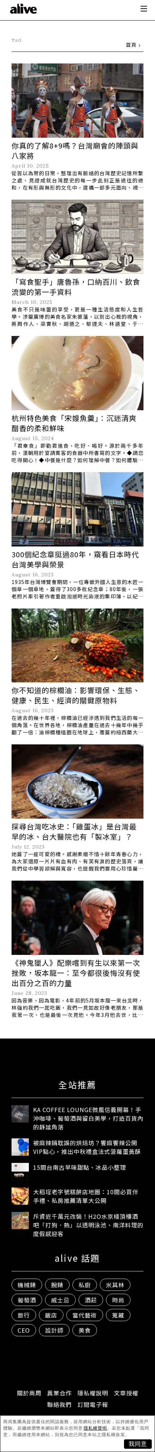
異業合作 (59, 1393)
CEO (24, 1330)
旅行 (24, 1315)
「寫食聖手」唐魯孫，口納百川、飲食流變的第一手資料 (76, 286)
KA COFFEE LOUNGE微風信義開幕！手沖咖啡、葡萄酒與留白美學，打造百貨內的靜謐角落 (88, 1118)
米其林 (115, 1284)
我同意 (138, 1444)
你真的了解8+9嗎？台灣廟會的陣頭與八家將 (75, 150)
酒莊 (91, 1300)
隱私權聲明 (95, 1428)
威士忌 (60, 1300)
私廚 (85, 1284)
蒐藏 (118, 1315)
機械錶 (27, 1284)
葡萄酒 (27, 1300)
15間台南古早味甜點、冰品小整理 (79, 1167)
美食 (85, 1330)
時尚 (118, 1300)
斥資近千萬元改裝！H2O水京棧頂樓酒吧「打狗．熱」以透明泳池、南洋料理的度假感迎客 (88, 1225)
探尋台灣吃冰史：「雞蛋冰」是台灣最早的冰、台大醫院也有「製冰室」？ (74, 831)
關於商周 (29, 1393)
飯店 (51, 1315)
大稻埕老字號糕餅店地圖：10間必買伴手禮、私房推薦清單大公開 (85, 1196)
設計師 (54, 1330)
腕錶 (57, 1284)
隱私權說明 (93, 1393)
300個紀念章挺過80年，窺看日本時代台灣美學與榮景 (75, 559)
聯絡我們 (59, 1404)
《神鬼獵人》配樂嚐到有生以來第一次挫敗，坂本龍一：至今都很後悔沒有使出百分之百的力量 (76, 972)
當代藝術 (84, 1315)
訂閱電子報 (93, 1404)
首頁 (131, 44)
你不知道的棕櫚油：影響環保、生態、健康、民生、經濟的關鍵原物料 (76, 695)
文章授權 (126, 1393)
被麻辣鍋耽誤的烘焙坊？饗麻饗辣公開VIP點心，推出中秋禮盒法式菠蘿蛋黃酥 (87, 1147)
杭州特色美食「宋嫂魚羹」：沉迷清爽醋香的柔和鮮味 (74, 423)
